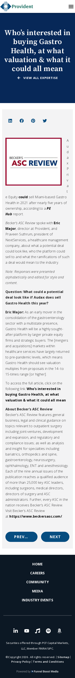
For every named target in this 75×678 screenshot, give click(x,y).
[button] (71, 6)
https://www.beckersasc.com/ (35, 516)
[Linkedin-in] (16, 631)
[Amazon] (59, 631)
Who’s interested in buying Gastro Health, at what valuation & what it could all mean (35, 394)
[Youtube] (27, 631)
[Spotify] (48, 631)
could (23, 197)
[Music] (37, 631)
